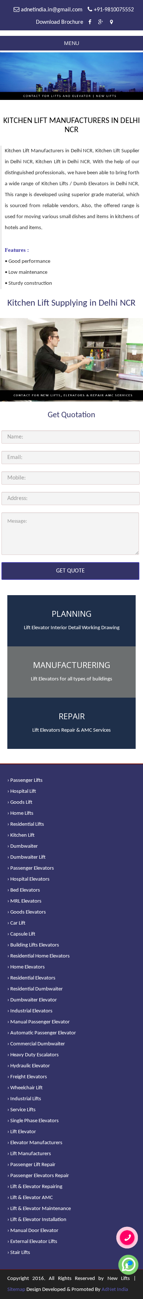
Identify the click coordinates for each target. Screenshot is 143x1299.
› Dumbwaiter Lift (26, 857)
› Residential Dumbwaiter (35, 989)
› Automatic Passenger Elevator (41, 1033)
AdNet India (115, 1289)
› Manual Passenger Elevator (38, 1022)
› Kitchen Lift (20, 835)
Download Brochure (59, 22)
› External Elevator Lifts (32, 1241)
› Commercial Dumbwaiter (36, 1044)
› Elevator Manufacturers (34, 1143)
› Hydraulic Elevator (28, 1066)
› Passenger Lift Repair (31, 1165)
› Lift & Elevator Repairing (34, 1187)
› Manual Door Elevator (32, 1230)
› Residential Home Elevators (38, 956)
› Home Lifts (20, 813)
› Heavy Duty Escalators (33, 1055)
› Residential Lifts (25, 824)
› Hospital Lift (21, 791)
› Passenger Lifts (25, 780)
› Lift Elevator (21, 1132)
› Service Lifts (21, 1110)
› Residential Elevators (31, 978)
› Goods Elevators (26, 912)
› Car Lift (16, 923)
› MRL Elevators (24, 901)
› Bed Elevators (23, 890)
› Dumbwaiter (22, 846)
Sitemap (16, 1289)
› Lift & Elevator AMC (30, 1198)
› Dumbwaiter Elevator (32, 1000)
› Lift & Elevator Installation (36, 1220)
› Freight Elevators (27, 1077)
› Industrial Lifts (24, 1099)
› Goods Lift (19, 802)
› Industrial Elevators (29, 1011)
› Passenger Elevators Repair (38, 1176)
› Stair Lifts (18, 1252)
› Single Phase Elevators (33, 1121)
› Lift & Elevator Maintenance (39, 1209)
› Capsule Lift (21, 934)
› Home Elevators (26, 967)
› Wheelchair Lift (25, 1088)
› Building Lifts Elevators (33, 945)
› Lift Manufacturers (29, 1154)
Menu (71, 43)
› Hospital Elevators (28, 879)
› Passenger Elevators (30, 868)
